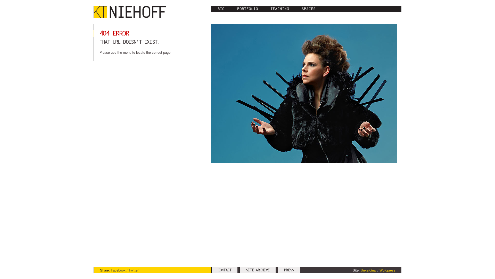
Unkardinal (368, 270)
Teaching (279, 9)
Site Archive (258, 270)
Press (289, 270)
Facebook (118, 270)
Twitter (133, 270)
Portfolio (247, 9)
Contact (225, 270)
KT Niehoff (132, 12)
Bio (221, 9)
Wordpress (387, 270)
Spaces (309, 9)
